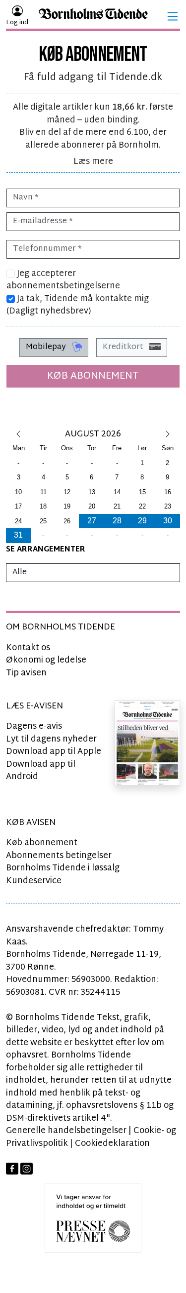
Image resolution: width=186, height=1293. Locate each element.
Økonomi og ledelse (46, 660)
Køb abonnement (93, 376)
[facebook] (12, 1168)
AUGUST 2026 (93, 434)
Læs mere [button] (93, 161)
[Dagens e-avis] (147, 742)
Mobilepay (47, 347)
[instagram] (26, 1168)
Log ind (17, 23)
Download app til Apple (53, 751)
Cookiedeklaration (112, 1143)
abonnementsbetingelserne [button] (63, 286)
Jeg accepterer (63, 280)
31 (18, 535)
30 (167, 520)
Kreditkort (124, 347)
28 (117, 520)
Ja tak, (77, 305)
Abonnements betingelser (59, 855)
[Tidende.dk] (93, 16)
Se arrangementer (45, 549)
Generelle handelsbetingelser (66, 1130)
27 (91, 520)
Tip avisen (26, 673)
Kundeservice (34, 881)
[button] (172, 16)
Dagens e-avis (34, 726)
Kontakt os (28, 648)
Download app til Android (40, 771)
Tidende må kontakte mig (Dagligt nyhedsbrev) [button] (77, 305)
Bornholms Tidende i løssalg (63, 868)
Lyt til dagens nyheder (51, 739)
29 (142, 520)
